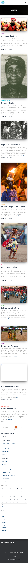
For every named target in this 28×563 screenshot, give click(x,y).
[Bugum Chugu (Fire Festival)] (14, 182)
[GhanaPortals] (3, 2)
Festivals (3, 33)
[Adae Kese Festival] (14, 242)
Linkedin (4, 522)
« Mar (2, 506)
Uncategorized (5, 480)
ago (9, 49)
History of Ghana (14, 552)
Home (6, 552)
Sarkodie (4, 454)
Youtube (4, 530)
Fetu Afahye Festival (10, 308)
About (21, 552)
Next (14, 429)
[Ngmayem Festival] (14, 333)
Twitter (3, 516)
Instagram (4, 525)
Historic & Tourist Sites (7, 469)
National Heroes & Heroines (8, 475)
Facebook (4, 513)
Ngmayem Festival (9, 346)
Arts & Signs (5, 461)
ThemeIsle (19, 559)
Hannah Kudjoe (8, 103)
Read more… (4, 46)
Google (3, 519)
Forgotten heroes (5, 100)
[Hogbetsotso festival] (14, 372)
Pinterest (4, 527)
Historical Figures (6, 472)
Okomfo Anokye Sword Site (8, 443)
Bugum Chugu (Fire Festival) (13, 206)
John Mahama (5, 451)
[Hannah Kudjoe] (14, 76)
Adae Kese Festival (9, 267)
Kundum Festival (8, 408)
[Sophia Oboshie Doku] (14, 130)
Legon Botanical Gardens (8, 445)
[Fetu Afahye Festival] (14, 294)
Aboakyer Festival (9, 36)
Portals (14, 556)
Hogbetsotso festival (10, 386)
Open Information (5, 384)
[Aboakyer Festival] (14, 24)
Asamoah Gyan (5, 448)
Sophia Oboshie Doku (10, 144)
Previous (6, 427)
